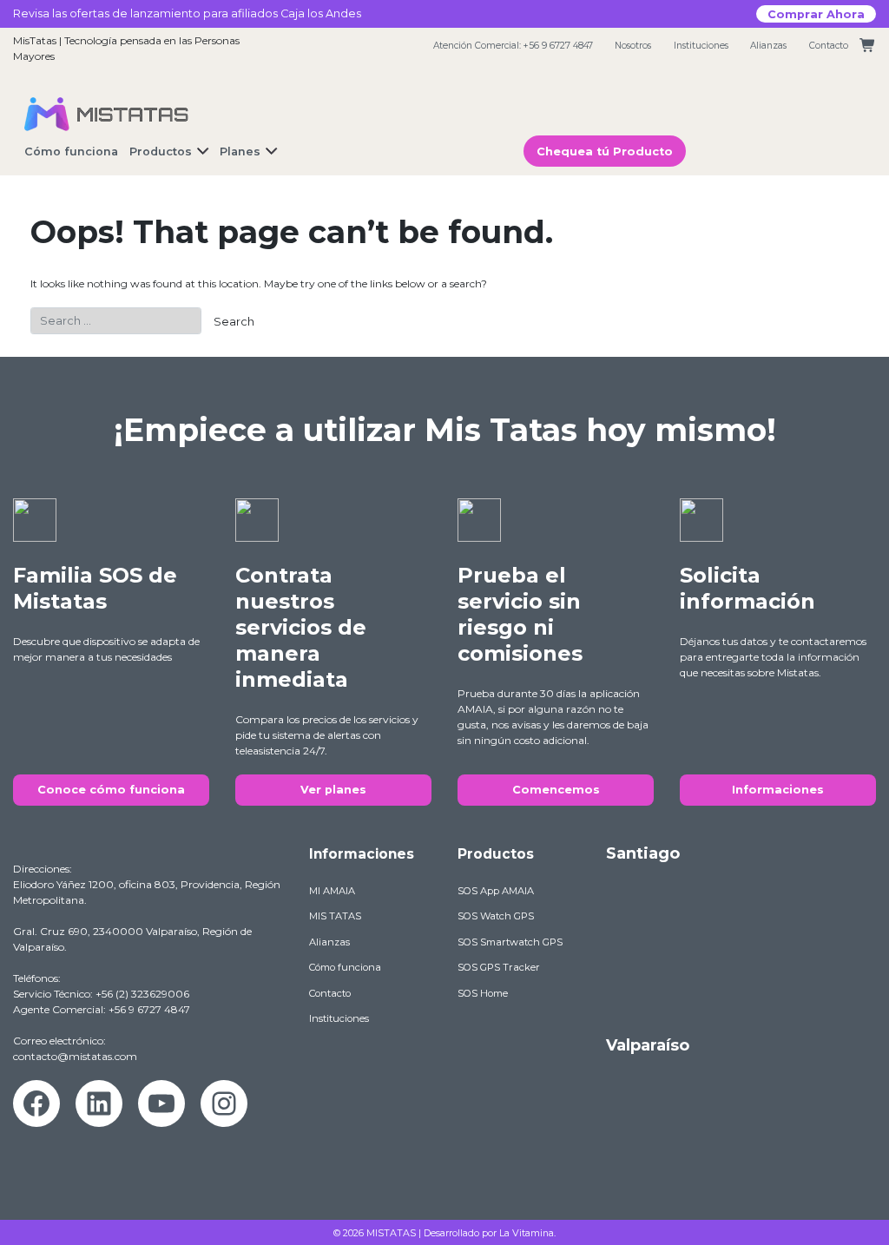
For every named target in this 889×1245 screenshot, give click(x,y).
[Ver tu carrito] (867, 46)
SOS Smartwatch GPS (510, 942)
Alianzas (768, 45)
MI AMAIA (332, 891)
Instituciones (701, 45)
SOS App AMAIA (496, 891)
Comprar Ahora (816, 13)
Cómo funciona (345, 967)
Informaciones (778, 789)
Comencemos (556, 789)
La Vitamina (526, 1233)
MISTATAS (391, 1233)
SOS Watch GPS (496, 916)
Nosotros (633, 45)
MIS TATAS (335, 916)
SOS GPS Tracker (499, 967)
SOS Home (483, 993)
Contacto (828, 45)
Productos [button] (160, 151)
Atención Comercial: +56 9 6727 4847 (513, 45)
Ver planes (333, 789)
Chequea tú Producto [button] (605, 151)
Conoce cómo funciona (111, 789)
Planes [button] (240, 151)
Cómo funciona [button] (71, 151)
